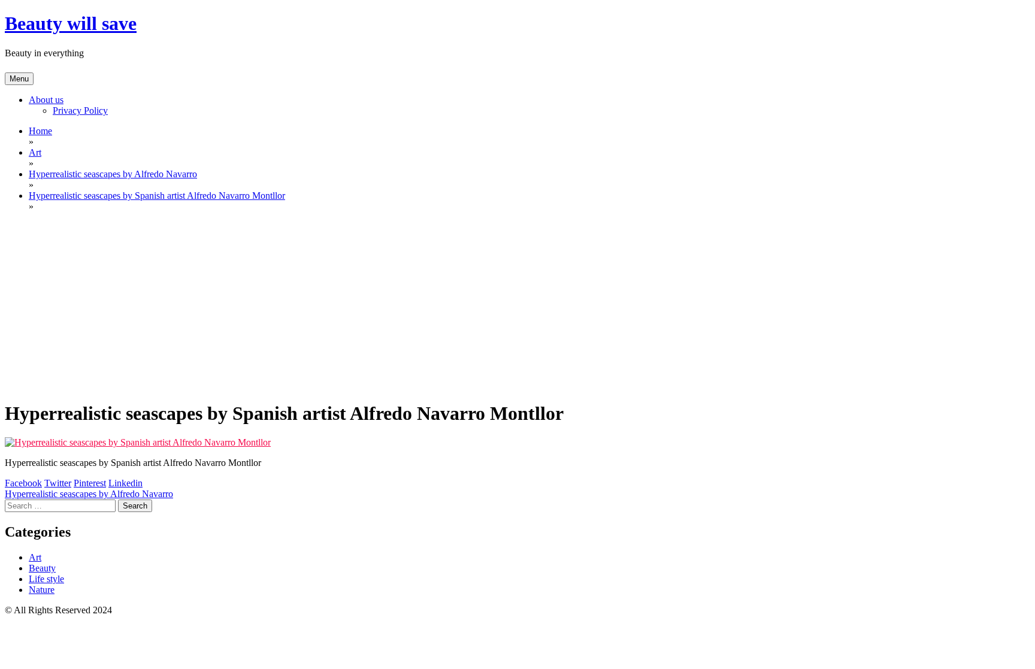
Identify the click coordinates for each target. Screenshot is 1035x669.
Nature (42, 590)
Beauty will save (71, 23)
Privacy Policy (80, 110)
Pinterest (90, 483)
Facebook (23, 483)
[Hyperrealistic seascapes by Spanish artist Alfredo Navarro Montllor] (138, 442)
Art (35, 557)
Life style (46, 579)
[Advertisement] (517, 305)
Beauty (42, 568)
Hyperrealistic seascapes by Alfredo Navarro (89, 494)
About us (46, 100)
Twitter (57, 483)
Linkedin (125, 483)
